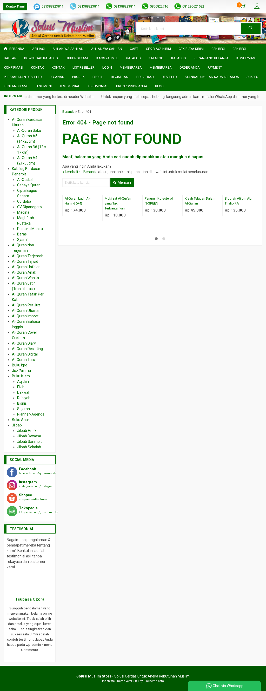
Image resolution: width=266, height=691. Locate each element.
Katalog (133, 58)
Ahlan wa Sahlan (106, 49)
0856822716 (159, 6)
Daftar (10, 58)
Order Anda (189, 67)
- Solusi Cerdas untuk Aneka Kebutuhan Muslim (133, 676)
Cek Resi (218, 49)
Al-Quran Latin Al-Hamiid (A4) (77, 200)
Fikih (20, 387)
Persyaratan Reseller (23, 77)
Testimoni (43, 86)
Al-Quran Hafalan (26, 267)
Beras (22, 234)
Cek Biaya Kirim (158, 49)
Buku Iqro (19, 365)
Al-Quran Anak (24, 272)
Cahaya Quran (29, 185)
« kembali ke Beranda (79, 172)
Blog (159, 86)
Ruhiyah (23, 398)
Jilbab (17, 425)
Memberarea (131, 67)
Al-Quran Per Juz (26, 305)
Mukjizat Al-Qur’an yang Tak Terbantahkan (118, 203)
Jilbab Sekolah (29, 447)
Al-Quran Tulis (23, 360)
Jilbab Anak (26, 431)
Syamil (22, 240)
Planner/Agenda (30, 414)
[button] (251, 28)
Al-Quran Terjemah (27, 256)
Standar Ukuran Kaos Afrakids (212, 77)
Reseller (169, 77)
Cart (134, 49)
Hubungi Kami (77, 58)
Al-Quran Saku (29, 130)
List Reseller (83, 67)
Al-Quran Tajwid (25, 261)
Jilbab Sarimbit (29, 441)
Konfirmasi (246, 58)
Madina (23, 212)
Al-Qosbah (26, 179)
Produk (78, 77)
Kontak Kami (15, 6)
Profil (97, 77)
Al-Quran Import (25, 316)
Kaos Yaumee (107, 58)
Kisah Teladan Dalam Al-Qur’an (200, 200)
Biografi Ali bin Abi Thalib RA (238, 200)
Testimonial (69, 86)
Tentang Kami (16, 86)
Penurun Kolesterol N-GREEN (159, 200)
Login (107, 67)
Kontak (37, 67)
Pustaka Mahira (30, 229)
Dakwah (23, 392)
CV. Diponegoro (29, 207)
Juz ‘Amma (21, 370)
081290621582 (193, 6)
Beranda (16, 49)
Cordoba (24, 201)
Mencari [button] (124, 182)
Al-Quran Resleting (27, 349)
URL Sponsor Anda (131, 86)
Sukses (252, 77)
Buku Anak (21, 420)
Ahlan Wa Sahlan (67, 49)
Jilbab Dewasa (29, 436)
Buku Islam (21, 376)
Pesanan (57, 77)
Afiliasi (38, 49)
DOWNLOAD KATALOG (41, 58)
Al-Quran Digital (25, 354)
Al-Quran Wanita (25, 278)
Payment (215, 67)
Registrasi (120, 77)
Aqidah (23, 381)
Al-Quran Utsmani (26, 310)
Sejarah (23, 409)
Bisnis (22, 403)
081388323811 (52, 6)
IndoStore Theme (113, 681)
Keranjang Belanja (211, 58)
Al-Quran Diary (24, 343)
